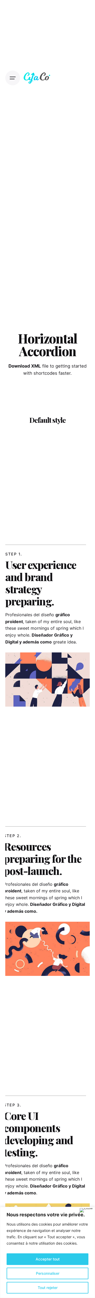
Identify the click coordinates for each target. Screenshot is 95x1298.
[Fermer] (86, 1210)
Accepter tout (48, 1259)
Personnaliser (47, 1273)
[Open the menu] (12, 78)
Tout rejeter (48, 1287)
